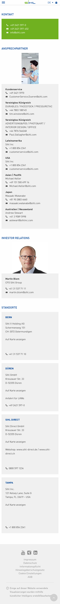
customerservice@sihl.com (23, 152)
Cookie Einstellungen (30, 573)
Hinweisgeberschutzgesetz (30, 570)
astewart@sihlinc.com (21, 220)
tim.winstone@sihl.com (21, 114)
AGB (30, 577)
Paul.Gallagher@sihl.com (22, 135)
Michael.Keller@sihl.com (22, 186)
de (50, 3)
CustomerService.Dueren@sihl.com (28, 97)
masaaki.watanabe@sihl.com (24, 203)
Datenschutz (30, 563)
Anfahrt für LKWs (14, 398)
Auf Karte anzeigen (15, 339)
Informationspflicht (30, 567)
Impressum (30, 560)
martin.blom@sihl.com (21, 292)
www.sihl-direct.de (27, 449)
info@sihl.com (17, 33)
